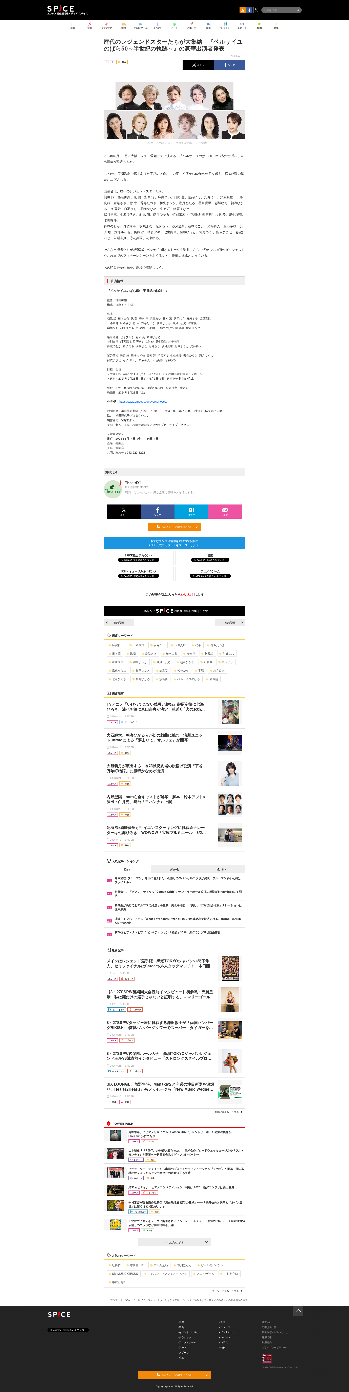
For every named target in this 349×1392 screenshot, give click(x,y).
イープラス (111, 1300)
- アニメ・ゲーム (187, 1342)
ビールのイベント (212, 1265)
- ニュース (224, 1327)
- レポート (224, 1337)
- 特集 (222, 1347)
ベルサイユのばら (188, 679)
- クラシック (184, 1337)
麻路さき (151, 653)
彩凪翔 (213, 679)
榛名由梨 (171, 653)
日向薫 (116, 653)
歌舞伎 (116, 1265)
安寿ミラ (159, 645)
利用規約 (267, 1342)
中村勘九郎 (119, 1282)
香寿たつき (217, 645)
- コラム (223, 1342)
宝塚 (201, 670)
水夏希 (208, 662)
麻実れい (117, 645)
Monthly (222, 869)
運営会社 (267, 1322)
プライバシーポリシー (274, 1347)
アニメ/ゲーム (205, 1274)
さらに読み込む (174, 1242)
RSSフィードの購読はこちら (176, 526)
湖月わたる (164, 662)
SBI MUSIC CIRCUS (125, 1274)
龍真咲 (163, 670)
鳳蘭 (133, 653)
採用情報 (267, 1337)
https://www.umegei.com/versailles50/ (143, 401)
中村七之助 (231, 1274)
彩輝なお (228, 653)
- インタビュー (227, 1332)
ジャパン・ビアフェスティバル (167, 1274)
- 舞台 (181, 1327)
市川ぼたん (184, 1265)
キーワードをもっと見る (225, 1290)
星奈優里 (117, 662)
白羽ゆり (227, 662)
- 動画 (222, 1322)
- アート (182, 1347)
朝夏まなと (143, 670)
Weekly (174, 869)
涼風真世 (180, 645)
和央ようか (140, 662)
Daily (127, 869)
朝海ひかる (187, 662)
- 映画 (181, 1357)
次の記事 (230, 623)
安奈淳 (191, 653)
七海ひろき (119, 679)
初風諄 (209, 653)
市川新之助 (161, 1265)
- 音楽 (181, 1322)
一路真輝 (138, 645)
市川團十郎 (137, 1265)
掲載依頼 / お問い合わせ (275, 1332)
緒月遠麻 (219, 670)
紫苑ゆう (183, 670)
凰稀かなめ (119, 670)
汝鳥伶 (163, 679)
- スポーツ (183, 1352)
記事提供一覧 (269, 1327)
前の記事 (119, 623)
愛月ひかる (143, 679)
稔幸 (198, 645)
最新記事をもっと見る (226, 1111)
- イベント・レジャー (189, 1332)
